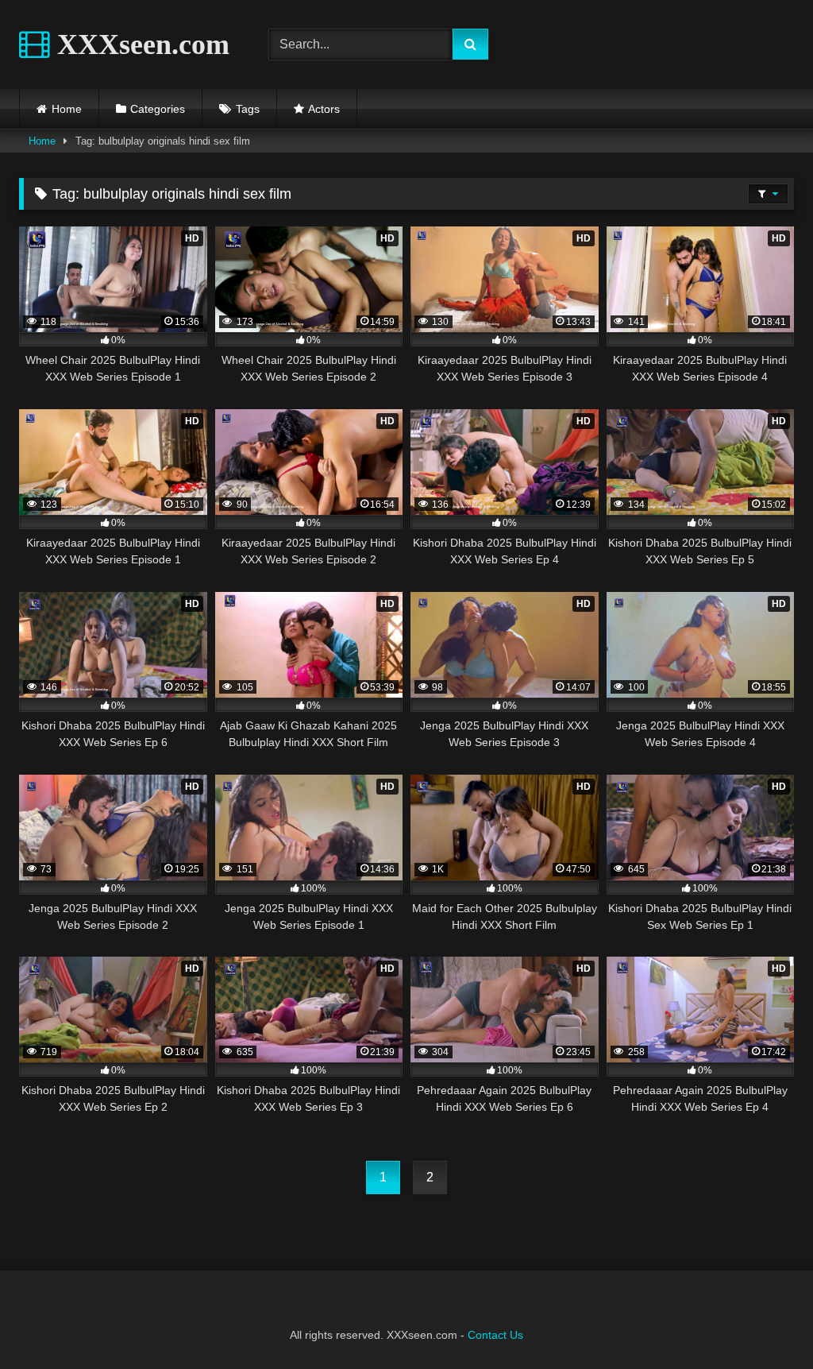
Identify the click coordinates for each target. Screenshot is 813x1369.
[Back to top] (763, 1321)
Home (67, 108)
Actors (324, 108)
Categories (157, 108)
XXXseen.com (139, 44)
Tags (248, 108)
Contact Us (495, 1334)
